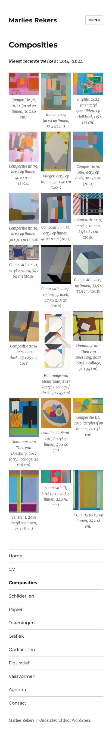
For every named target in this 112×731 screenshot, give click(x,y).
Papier (16, 609)
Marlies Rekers (33, 20)
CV (12, 569)
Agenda (17, 689)
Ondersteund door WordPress (65, 720)
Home (15, 555)
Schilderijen (21, 596)
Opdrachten (22, 649)
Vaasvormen (22, 676)
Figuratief (19, 662)
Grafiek (16, 636)
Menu (94, 20)
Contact (17, 703)
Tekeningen (22, 622)
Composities (23, 582)
